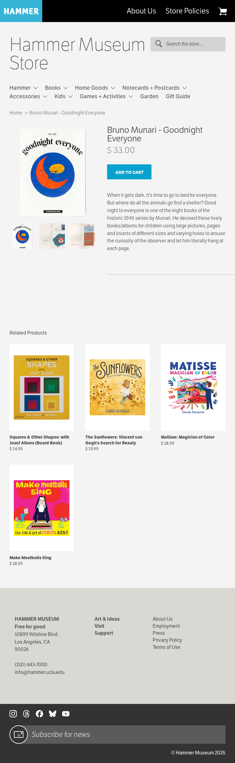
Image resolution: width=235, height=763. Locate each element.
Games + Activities (103, 96)
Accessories (25, 96)
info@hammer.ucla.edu (40, 672)
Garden (149, 96)
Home (15, 113)
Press (159, 633)
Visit (99, 626)
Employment (166, 626)
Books (53, 87)
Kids (60, 96)
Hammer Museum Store (77, 54)
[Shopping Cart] (222, 11)
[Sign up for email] (18, 734)
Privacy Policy (167, 640)
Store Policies (187, 11)
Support (104, 633)
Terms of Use (166, 647)
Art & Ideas (107, 619)
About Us (141, 11)
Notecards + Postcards (151, 87)
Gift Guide (178, 96)
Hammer (20, 87)
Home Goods (92, 87)
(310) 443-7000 (31, 664)
